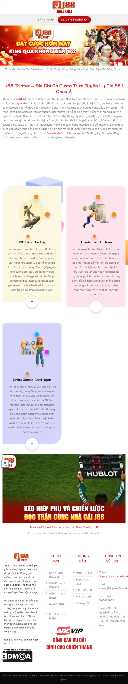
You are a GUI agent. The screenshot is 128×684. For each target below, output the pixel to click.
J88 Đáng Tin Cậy (32, 242)
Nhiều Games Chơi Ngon (32, 380)
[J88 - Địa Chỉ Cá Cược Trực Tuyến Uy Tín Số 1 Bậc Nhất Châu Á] (64, 7)
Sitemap (120, 675)
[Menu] (4, 7)
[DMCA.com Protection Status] (17, 655)
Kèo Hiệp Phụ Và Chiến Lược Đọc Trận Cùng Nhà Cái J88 (64, 527)
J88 (21, 99)
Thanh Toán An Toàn (96, 242)
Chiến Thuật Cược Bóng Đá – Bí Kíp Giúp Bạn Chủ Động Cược (44, 69)
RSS (64, 679)
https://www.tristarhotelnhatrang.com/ (62, 133)
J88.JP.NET (11, 565)
